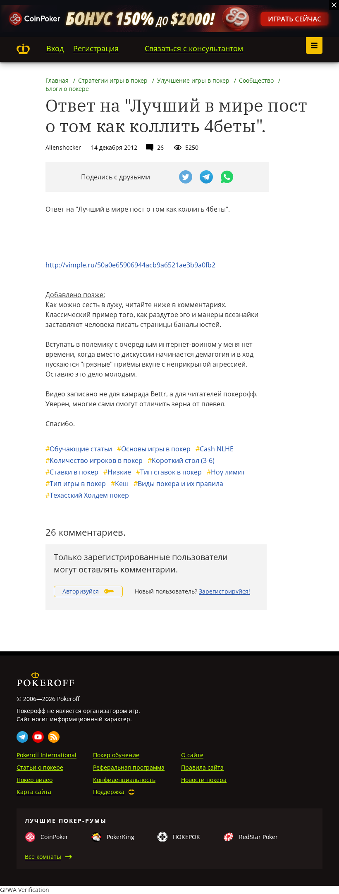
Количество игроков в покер (94, 460)
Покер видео (35, 780)
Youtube (38, 737)
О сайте (192, 755)
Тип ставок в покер (169, 472)
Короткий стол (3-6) (181, 460)
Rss (54, 737)
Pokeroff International (46, 755)
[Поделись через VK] (165, 177)
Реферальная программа (129, 767)
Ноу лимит (226, 472)
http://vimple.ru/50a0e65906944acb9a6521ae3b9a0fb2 (130, 264)
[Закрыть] (334, 5)
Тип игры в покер (75, 483)
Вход (55, 48)
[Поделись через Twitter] (185, 177)
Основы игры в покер (154, 448)
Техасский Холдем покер (87, 495)
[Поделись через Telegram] (206, 177)
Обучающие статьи (78, 448)
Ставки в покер (71, 472)
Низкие (117, 472)
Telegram (22, 737)
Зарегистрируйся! (224, 591)
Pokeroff (23, 48)
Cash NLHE (215, 448)
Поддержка (108, 792)
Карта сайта (34, 792)
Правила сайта (202, 767)
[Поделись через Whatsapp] (227, 177)
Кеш (120, 483)
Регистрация (96, 48)
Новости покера (204, 780)
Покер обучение (116, 755)
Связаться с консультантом (194, 48)
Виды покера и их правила (178, 483)
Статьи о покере (40, 767)
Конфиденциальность (124, 780)
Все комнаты (43, 857)
